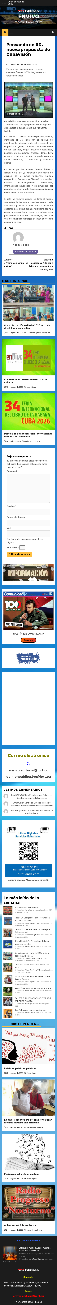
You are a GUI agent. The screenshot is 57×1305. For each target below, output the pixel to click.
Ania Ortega (31, 387)
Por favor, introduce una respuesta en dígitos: (25, 541)
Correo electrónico (16, 517)
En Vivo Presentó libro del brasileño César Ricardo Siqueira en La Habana (28, 1121)
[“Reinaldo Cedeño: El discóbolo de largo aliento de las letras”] (7, 944)
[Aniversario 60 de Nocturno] (28, 1203)
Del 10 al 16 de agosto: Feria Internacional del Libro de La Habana (28, 435)
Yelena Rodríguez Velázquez (35, 970)
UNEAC (27, 1004)
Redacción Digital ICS (32, 935)
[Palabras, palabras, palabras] (28, 1046)
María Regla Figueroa (32, 441)
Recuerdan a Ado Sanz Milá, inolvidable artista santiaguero (41, 264)
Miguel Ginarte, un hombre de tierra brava (33, 988)
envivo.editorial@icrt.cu (28, 770)
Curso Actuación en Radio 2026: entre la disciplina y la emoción (27, 327)
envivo (28, 16)
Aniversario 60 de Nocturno (26, 907)
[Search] (53, 32)
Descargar (28, 640)
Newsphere (21, 1302)
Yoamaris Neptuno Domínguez (38, 333)
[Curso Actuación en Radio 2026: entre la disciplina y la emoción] (28, 303)
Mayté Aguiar (32, 1073)
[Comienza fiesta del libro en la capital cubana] (28, 357)
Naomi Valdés (32, 65)
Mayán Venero (30, 990)
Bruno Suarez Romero (32, 910)
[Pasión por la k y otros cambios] (28, 1152)
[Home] (5, 32)
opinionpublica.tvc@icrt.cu (28, 777)
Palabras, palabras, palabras (20, 1068)
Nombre (11, 506)
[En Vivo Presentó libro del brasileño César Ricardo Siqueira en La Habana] (7, 979)
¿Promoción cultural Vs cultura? (16, 263)
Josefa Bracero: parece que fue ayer (31, 1010)
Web (9, 528)
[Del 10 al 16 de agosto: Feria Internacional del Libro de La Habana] (28, 411)
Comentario (13, 471)
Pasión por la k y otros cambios (21, 1174)
